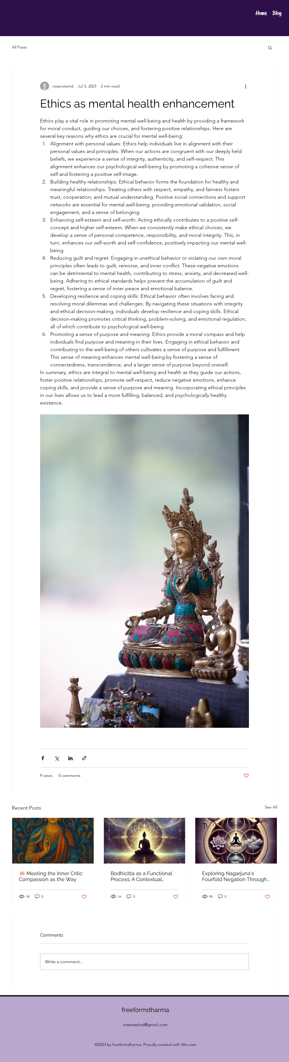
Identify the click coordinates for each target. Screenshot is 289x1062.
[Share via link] (84, 758)
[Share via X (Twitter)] (56, 758)
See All (271, 807)
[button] (270, 47)
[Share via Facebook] (42, 758)
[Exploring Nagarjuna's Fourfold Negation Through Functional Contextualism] (236, 841)
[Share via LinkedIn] (70, 758)
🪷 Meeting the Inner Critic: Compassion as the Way (51, 876)
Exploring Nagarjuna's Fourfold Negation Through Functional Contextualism (234, 876)
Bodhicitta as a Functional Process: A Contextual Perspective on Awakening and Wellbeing (142, 876)
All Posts (19, 47)
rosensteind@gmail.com (145, 1024)
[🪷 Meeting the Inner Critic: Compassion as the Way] (53, 841)
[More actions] (245, 86)
